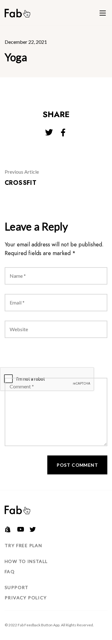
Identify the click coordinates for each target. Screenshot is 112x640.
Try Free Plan (23, 545)
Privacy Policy (26, 597)
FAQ (10, 571)
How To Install (26, 561)
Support (17, 587)
